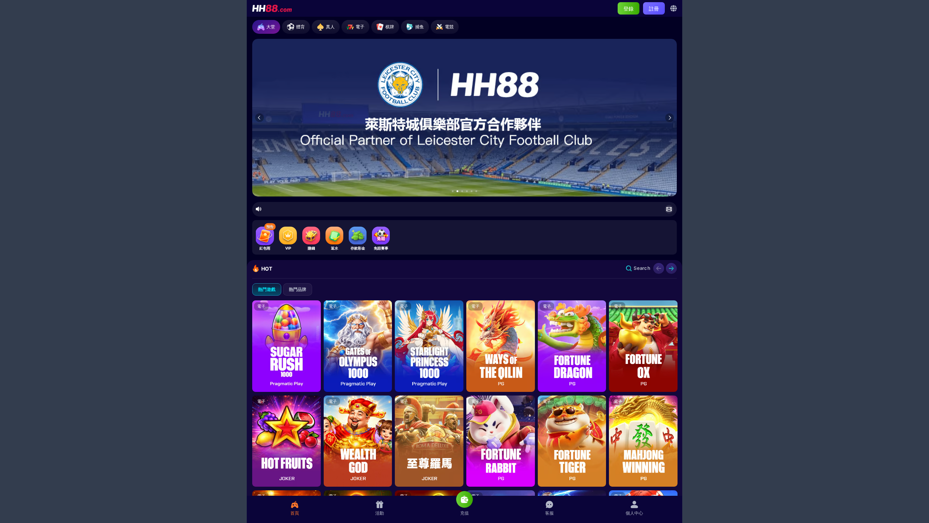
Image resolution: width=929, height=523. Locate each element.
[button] (453, 191)
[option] (464, 117)
